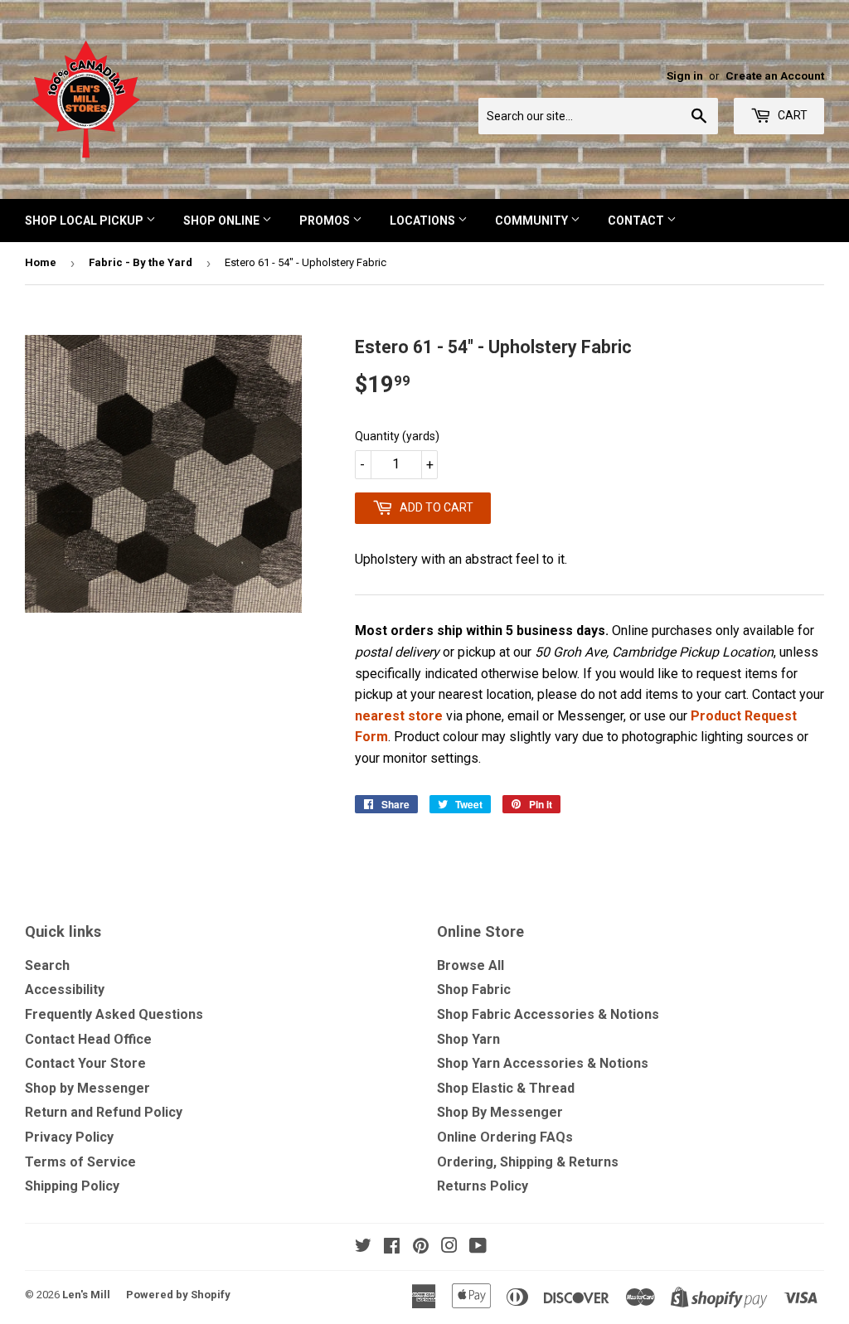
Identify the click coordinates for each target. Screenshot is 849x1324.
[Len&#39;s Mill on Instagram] (449, 1247)
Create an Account (774, 75)
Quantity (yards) (397, 436)
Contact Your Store (85, 1063)
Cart (791, 115)
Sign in (685, 75)
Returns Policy (482, 1186)
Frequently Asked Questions (114, 1014)
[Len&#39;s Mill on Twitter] (363, 1247)
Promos (325, 220)
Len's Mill (86, 1294)
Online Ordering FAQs (505, 1137)
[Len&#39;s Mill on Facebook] (391, 1247)
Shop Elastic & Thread (506, 1088)
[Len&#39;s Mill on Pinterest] (420, 1247)
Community (532, 220)
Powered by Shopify (178, 1294)
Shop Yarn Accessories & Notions (542, 1063)
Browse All (470, 965)
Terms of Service (80, 1162)
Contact (637, 220)
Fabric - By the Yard (140, 262)
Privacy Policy (69, 1137)
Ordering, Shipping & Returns (528, 1162)
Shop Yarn (468, 1039)
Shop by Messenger (87, 1088)
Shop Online (222, 220)
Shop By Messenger (500, 1112)
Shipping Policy (72, 1186)
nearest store (399, 716)
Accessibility (64, 989)
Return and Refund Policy (103, 1112)
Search (47, 965)
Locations (424, 220)
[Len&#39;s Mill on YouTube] (478, 1247)
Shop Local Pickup (85, 220)
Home (40, 262)
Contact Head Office (88, 1039)
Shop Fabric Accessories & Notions (548, 1014)
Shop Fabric (474, 989)
